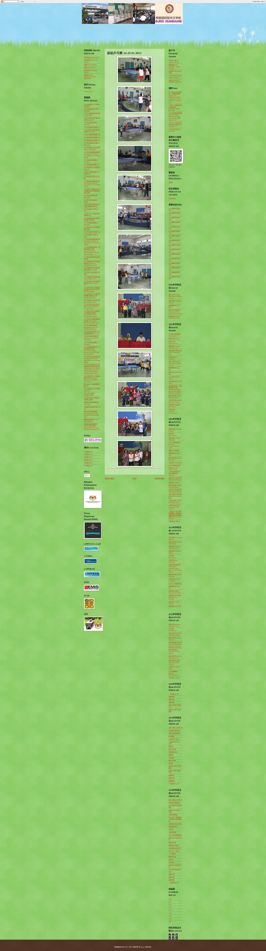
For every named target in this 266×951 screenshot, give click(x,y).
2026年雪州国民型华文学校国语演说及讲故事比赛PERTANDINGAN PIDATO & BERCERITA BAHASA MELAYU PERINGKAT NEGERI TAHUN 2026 (92, 369)
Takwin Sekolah (88, 91)
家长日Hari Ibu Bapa (175, 647)
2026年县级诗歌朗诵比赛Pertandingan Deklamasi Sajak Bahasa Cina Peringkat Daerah (92, 359)
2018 (170, 910)
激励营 (171, 755)
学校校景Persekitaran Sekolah (90, 71)
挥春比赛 (171, 700)
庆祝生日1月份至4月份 (175, 866)
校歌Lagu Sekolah (89, 67)
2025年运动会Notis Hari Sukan (174, 130)
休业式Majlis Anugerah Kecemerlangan (173, 411)
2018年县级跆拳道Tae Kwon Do (91, 123)
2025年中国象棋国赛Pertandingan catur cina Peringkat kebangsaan (91, 327)
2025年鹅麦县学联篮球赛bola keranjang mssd (92, 278)
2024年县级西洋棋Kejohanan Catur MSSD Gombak (174, 467)
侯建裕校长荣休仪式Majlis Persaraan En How (175, 352)
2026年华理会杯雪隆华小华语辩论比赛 (92, 399)
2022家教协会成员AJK (174, 259)
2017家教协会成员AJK (174, 237)
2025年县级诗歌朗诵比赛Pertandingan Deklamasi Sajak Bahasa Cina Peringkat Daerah (92, 242)
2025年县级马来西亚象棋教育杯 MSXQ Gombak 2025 (92, 283)
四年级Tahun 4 (88, 460)
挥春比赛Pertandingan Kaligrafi (175, 302)
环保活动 (171, 758)
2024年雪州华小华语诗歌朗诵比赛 (92, 228)
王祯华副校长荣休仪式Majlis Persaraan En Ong (175, 496)
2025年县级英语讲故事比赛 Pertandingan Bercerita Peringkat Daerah (92, 306)
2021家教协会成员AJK (174, 255)
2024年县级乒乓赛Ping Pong (91, 210)
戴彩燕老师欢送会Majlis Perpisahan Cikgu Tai (174, 662)
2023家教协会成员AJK (174, 264)
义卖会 (171, 829)
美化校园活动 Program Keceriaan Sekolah (174, 651)
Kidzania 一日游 (174, 851)
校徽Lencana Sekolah (90, 65)
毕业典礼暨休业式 (174, 730)
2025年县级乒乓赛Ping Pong (91, 236)
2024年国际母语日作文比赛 (92, 177)
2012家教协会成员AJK (174, 214)
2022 (170, 913)
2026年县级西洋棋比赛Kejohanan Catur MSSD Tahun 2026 (91, 338)
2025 (170, 921)
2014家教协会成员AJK (174, 223)
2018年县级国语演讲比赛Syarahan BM (92, 114)
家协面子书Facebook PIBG (175, 72)
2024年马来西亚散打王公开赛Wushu (92, 173)
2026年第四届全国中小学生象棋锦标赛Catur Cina (92, 333)
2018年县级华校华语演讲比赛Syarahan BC (92, 119)
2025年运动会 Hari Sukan (174, 378)
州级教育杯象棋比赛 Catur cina (92, 408)
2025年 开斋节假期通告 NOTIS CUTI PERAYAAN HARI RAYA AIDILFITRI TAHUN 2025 (175, 116)
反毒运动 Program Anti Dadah (174, 580)
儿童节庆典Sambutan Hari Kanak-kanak (175, 401)
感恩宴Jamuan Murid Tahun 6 (175, 552)
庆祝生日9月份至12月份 (175, 811)
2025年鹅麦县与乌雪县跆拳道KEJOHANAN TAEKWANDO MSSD (92, 263)
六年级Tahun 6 (88, 466)
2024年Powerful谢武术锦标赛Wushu (92, 214)
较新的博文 (110, 478)
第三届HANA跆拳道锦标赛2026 (92, 385)
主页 (135, 478)
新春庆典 (171, 702)
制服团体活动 (173, 752)
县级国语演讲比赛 (174, 848)
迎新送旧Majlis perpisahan (173, 561)
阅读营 (171, 746)
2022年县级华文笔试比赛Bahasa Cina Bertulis (92, 148)
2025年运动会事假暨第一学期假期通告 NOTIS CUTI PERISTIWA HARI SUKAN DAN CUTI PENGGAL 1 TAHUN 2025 (175, 97)
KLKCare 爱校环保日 (175, 584)
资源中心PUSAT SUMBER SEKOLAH (175, 81)
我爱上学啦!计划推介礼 (175, 706)
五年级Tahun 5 (88, 463)
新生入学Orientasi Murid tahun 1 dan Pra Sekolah (175, 296)
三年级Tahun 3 (88, 457)
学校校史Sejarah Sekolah (91, 57)
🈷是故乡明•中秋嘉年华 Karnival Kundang (175, 597)
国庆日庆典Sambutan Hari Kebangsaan (175, 397)
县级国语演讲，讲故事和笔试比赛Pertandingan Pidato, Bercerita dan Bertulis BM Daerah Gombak (175, 389)
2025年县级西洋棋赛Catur (92, 232)
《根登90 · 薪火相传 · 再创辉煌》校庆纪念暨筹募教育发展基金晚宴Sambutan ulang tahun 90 (175, 515)
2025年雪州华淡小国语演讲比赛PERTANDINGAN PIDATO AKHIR (92, 289)
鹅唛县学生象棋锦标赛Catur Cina (91, 403)
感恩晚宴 (171, 736)
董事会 (171, 182)
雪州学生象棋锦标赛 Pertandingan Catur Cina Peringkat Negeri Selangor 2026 (91, 414)
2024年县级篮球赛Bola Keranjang (91, 224)
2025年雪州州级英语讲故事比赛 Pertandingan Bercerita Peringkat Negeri (92, 321)
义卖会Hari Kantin (174, 521)
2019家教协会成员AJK (174, 246)
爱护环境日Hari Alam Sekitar (175, 382)
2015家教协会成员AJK (174, 228)
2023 (170, 916)
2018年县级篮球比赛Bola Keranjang (92, 110)
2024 (170, 919)
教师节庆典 (172, 761)
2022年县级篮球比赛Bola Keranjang (92, 144)
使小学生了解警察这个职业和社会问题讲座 (175, 819)
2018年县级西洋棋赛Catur (92, 127)
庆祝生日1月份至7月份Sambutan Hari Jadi (175, 479)
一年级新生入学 (174, 694)
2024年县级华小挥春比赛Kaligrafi (92, 168)
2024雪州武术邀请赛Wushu (90, 201)
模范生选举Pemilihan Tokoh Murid (175, 543)
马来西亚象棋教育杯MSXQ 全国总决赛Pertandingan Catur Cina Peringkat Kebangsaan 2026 (92, 426)
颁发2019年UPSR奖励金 (175, 711)
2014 (170, 899)
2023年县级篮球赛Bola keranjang (91, 161)
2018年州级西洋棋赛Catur (92, 135)
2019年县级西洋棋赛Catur (92, 137)
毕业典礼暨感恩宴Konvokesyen (174, 335)
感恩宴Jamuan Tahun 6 (175, 607)
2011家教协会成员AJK (174, 209)
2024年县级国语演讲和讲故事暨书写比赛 (92, 219)
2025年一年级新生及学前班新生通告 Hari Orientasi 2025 (175, 124)
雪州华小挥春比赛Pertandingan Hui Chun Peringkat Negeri (175, 311)
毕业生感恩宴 (173, 815)
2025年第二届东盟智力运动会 (92, 273)
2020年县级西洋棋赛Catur (92, 140)
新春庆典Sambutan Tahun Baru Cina (174, 347)
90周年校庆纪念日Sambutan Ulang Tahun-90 (174, 507)
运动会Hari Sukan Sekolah (174, 603)
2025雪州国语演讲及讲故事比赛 (92, 258)
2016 (170, 905)
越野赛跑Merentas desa (174, 369)
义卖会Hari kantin (174, 678)
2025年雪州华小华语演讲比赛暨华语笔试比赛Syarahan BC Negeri (92, 296)
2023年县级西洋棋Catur (91, 165)
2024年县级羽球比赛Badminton (90, 196)
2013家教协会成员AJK (174, 218)
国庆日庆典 (172, 749)
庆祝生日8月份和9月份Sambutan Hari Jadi (175, 491)
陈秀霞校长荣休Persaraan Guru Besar (175, 592)
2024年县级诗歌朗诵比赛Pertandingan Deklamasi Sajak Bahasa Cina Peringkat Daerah (92, 183)
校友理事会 (172, 198)
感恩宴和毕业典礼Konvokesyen (174, 406)
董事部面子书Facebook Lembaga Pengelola (174, 66)
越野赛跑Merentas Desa (174, 306)
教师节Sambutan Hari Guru (175, 373)
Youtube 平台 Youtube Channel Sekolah (175, 76)
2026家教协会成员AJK (174, 278)
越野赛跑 (171, 697)
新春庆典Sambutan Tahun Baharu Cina (174, 317)
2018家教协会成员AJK (174, 241)
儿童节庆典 (172, 832)
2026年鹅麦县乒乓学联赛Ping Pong (92, 390)
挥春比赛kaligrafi (174, 339)
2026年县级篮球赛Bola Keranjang (91, 343)
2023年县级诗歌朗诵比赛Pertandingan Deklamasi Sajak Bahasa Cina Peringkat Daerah (92, 154)
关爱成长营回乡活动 (175, 824)
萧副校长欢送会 (174, 845)
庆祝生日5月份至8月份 (175, 839)
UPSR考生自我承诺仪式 (175, 871)
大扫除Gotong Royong (175, 463)
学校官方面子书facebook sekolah (174, 61)
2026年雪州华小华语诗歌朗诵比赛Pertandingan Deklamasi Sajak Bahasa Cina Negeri (92, 379)
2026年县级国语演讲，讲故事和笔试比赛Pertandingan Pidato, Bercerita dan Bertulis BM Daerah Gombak (92, 350)
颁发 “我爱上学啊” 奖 (175, 728)
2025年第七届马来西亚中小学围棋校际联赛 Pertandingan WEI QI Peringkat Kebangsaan (92, 313)
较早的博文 (159, 478)
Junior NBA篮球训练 (175, 835)
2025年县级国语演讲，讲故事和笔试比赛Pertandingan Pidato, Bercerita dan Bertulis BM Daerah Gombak (92, 250)
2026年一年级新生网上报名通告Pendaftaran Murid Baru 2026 (175, 107)
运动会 (171, 763)
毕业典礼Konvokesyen (173, 434)
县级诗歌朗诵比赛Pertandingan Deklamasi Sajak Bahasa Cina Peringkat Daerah (175, 568)
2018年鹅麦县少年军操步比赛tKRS (92, 105)
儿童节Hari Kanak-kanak (174, 668)
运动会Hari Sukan (174, 483)
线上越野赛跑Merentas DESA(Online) (173, 673)
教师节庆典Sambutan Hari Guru (175, 459)
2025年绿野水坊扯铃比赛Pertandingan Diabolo (92, 301)
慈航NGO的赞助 (174, 451)
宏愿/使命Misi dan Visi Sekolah (91, 61)
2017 (170, 907)
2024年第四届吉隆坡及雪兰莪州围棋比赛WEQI (92, 205)
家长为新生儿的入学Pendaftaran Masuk (175, 634)
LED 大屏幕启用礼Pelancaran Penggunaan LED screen (174, 445)
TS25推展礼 (172, 854)
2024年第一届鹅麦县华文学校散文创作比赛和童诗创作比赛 (92, 191)
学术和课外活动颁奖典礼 (175, 806)
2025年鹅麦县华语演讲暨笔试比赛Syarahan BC (92, 269)
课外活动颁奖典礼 (174, 733)
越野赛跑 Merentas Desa (174, 454)
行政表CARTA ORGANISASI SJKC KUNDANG (90, 76)
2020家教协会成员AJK (174, 250)
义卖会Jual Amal (174, 739)
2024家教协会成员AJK (174, 268)
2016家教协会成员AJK (174, 232)
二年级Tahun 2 (88, 454)
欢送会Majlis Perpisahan (173, 358)
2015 (170, 902)
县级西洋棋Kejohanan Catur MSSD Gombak (175, 643)
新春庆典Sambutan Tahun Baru (174, 439)
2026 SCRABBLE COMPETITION (89, 394)
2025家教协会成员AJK (174, 273)
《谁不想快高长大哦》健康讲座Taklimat (174, 473)
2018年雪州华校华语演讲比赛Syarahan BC (92, 131)
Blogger (142, 947)
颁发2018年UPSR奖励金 (175, 767)
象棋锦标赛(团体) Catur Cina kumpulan (91, 420)
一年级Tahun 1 (88, 451)
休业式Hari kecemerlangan (173, 342)
